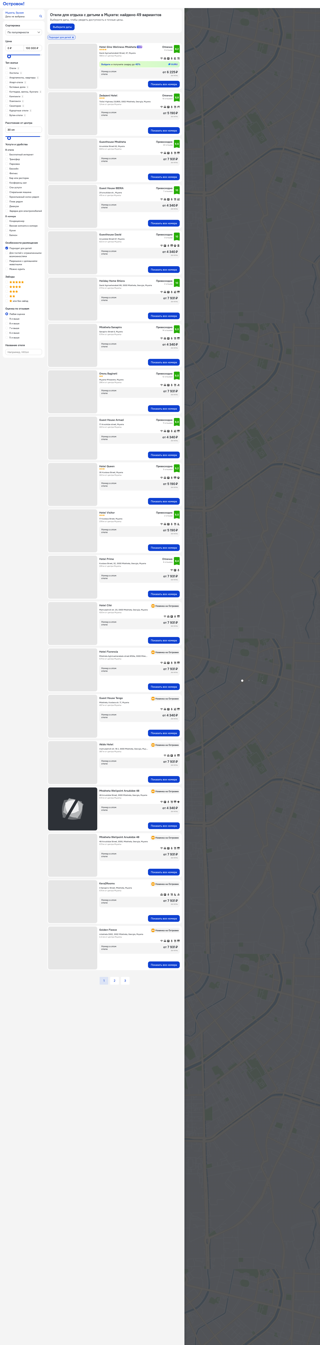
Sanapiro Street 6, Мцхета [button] (111, 331)
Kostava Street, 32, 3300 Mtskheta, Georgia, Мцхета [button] (122, 563)
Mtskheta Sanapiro (110, 327)
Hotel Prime (106, 559)
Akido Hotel (106, 744)
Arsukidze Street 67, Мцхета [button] (111, 239)
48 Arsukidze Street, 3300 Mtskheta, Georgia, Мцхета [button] (123, 795)
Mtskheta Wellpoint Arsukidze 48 (119, 790)
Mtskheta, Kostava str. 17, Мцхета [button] (114, 702)
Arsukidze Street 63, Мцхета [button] (112, 146)
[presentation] (23, 32)
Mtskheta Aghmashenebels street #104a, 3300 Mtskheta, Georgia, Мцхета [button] (123, 656)
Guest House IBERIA (111, 188)
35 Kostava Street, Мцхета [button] (111, 472)
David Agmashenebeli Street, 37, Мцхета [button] (117, 53)
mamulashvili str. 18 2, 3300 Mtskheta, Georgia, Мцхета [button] (123, 748)
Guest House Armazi (111, 420)
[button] (24, 14)
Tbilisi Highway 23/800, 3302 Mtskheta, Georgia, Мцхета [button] (125, 101)
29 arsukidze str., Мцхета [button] (110, 192)
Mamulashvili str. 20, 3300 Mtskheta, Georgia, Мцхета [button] (123, 609)
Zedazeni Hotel (108, 95)
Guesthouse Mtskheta (112, 141)
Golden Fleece (108, 929)
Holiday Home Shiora (112, 280)
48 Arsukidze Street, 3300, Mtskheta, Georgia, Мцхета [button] (123, 841)
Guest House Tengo (111, 698)
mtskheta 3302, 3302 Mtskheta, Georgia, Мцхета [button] (121, 934)
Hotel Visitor (107, 512)
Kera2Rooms (107, 883)
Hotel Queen (107, 466)
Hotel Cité (105, 605)
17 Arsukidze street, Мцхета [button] (111, 424)
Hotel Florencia (108, 651)
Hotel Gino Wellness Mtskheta (117, 47)
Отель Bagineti (108, 373)
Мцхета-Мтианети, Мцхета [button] (111, 379)
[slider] (9, 56)
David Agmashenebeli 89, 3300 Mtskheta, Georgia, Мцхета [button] (125, 285)
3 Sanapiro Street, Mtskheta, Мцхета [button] (115, 888)
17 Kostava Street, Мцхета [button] (110, 518)
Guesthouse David (110, 234)
